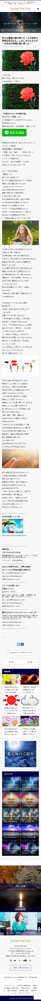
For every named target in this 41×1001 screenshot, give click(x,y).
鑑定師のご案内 (24, 990)
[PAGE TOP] (20, 862)
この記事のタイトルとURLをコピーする (20, 652)
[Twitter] (15, 960)
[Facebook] (19, 960)
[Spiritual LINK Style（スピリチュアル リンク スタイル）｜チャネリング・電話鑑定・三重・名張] (20, 941)
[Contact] (30, 960)
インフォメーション (9, 985)
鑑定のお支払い (25, 988)
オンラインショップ (24, 993)
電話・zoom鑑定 (12, 990)
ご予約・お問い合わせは (20, 968)
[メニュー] (38, 9)
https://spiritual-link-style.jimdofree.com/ (14, 535)
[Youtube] (24, 960)
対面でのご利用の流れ (24, 985)
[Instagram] (11, 960)
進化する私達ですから (16, 46)
